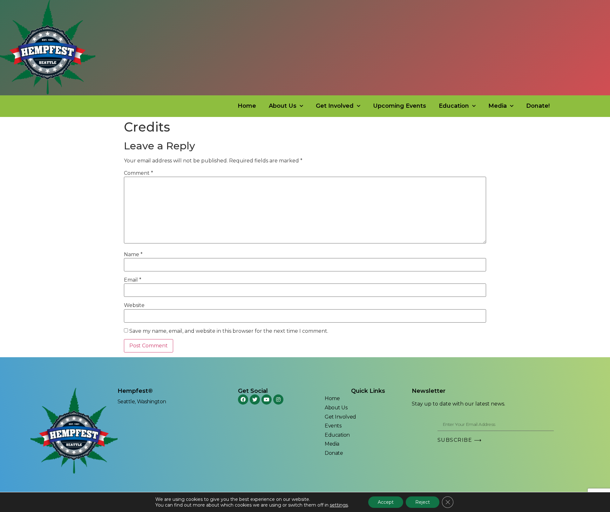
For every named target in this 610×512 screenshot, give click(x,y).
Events (333, 426)
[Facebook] (243, 399)
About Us (282, 105)
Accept (386, 502)
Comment (138, 173)
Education (454, 105)
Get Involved (335, 105)
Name (133, 254)
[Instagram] (278, 399)
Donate (334, 453)
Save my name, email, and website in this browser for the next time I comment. (228, 331)
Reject (422, 502)
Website (134, 305)
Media (497, 105)
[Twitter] (255, 399)
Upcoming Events (399, 105)
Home (247, 105)
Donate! (538, 105)
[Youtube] (266, 399)
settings (339, 505)
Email (132, 280)
